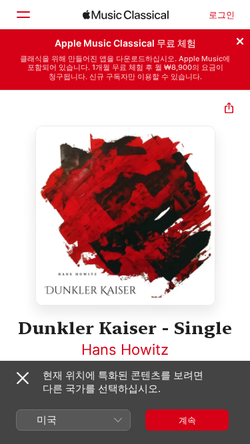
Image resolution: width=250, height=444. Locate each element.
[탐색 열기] (22, 14)
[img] (126, 14)
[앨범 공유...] (229, 109)
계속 (187, 420)
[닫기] (240, 39)
